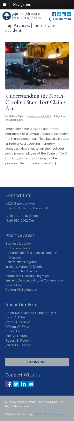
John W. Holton (16, 336)
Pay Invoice (37, 362)
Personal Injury (14, 120)
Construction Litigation (21, 262)
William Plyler (16, 116)
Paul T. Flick (13, 331)
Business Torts (19, 248)
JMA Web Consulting (48, 414)
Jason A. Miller (15, 317)
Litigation (59, 116)
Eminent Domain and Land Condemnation (35, 280)
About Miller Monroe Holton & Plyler (30, 313)
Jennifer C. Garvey (18, 345)
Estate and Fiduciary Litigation (27, 276)
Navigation (22, 4)
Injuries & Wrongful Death (23, 267)
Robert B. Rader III (18, 340)
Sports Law (13, 285)
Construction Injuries (22, 271)
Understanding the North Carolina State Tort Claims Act (35, 102)
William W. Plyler (17, 326)
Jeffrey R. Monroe (18, 322)
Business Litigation (18, 243)
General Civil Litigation (21, 290)
